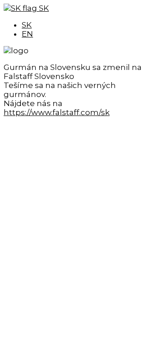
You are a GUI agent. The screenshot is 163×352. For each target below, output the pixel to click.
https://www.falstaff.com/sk (57, 112)
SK (43, 8)
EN (27, 33)
